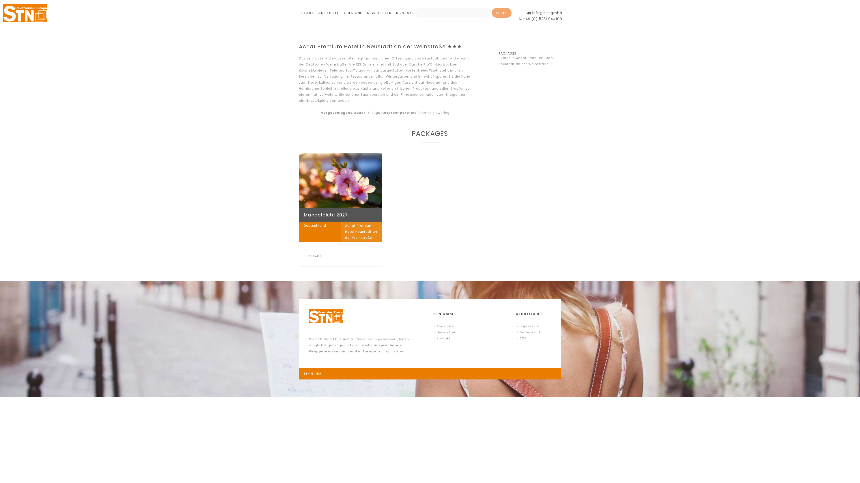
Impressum (529, 326)
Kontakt (443, 338)
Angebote (445, 326)
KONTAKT (405, 12)
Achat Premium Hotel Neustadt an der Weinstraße (361, 231)
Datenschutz (531, 332)
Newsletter (446, 332)
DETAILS (315, 256)
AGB (523, 338)
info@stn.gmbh (546, 12)
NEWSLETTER (379, 12)
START (307, 12)
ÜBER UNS (353, 12)
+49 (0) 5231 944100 (542, 18)
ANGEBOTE (328, 12)
